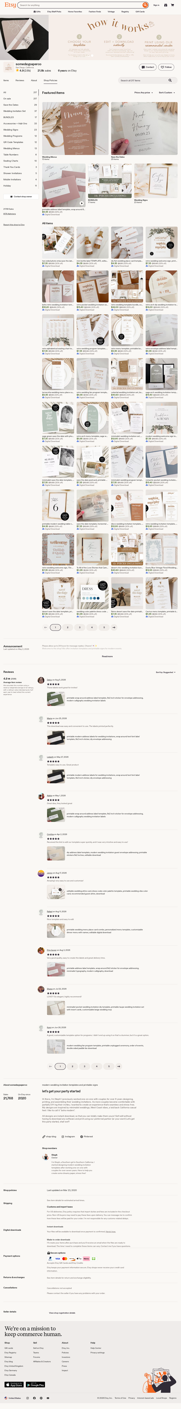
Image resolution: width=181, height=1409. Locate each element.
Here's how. (111, 1231)
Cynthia (50, 834)
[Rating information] (17, 70)
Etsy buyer (51, 950)
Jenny (49, 873)
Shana (49, 989)
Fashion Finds (95, 11)
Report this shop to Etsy (14, 225)
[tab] (20, 92)
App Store (14, 1384)
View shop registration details (62, 1313)
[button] (148, 67)
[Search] (145, 5)
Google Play (35, 1384)
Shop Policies (50, 80)
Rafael (49, 911)
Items (6, 80)
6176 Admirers (9, 214)
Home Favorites (75, 11)
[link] (45, 627)
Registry (125, 11)
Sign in (156, 5)
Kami (49, 1027)
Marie (49, 718)
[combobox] (79, 5)
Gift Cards (140, 11)
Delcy (49, 680)
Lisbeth (50, 757)
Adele (49, 795)
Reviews (20, 80)
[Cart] (172, 5)
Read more (107, 656)
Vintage (111, 11)
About (34, 80)
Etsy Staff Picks (54, 11)
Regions (172, 1398)
